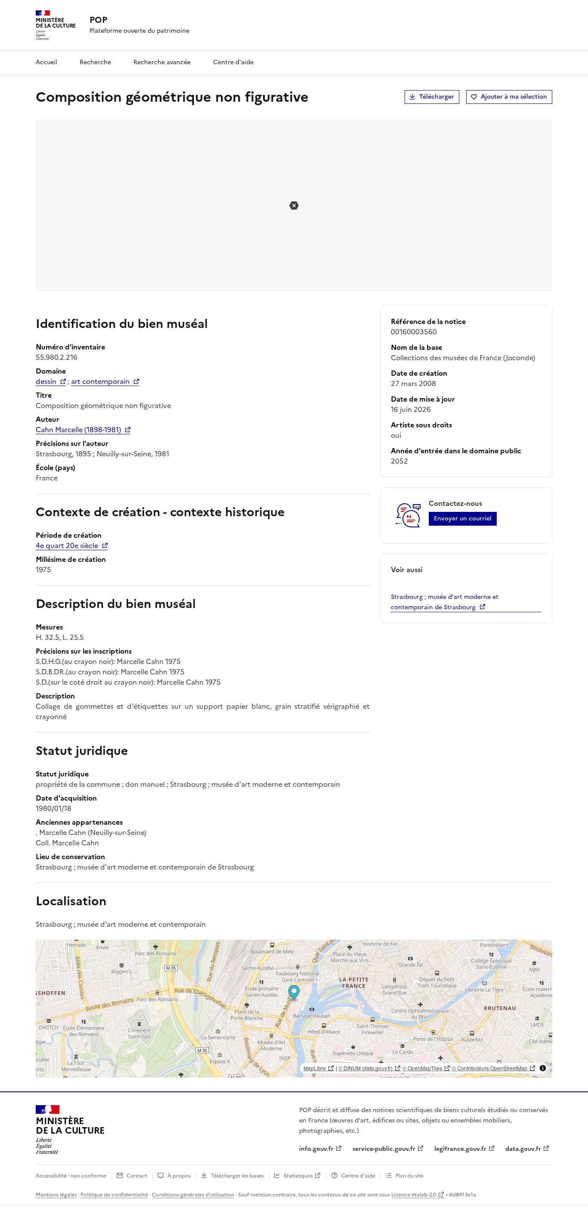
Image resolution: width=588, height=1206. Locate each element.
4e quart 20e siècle (67, 545)
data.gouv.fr (523, 1148)
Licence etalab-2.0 (413, 1195)
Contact (137, 1176)
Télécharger (436, 96)
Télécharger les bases (237, 1176)
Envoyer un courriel (463, 518)
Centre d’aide (358, 1176)
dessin (46, 381)
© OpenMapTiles (422, 1068)
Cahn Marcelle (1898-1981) (78, 429)
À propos (179, 1176)
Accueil (46, 62)
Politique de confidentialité (114, 1195)
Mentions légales (56, 1195)
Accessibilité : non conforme (71, 1176)
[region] (294, 1009)
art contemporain (100, 381)
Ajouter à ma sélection (514, 96)
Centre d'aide (233, 62)
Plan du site (410, 1176)
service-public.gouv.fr (384, 1148)
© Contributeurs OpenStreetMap (489, 1068)
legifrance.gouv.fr (460, 1148)
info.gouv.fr (316, 1148)
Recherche (95, 62)
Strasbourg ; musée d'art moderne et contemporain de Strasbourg (444, 602)
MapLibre (314, 1068)
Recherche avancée (162, 62)
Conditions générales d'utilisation (193, 1195)
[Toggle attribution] (543, 1068)
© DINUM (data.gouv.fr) (365, 1068)
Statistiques (298, 1176)
